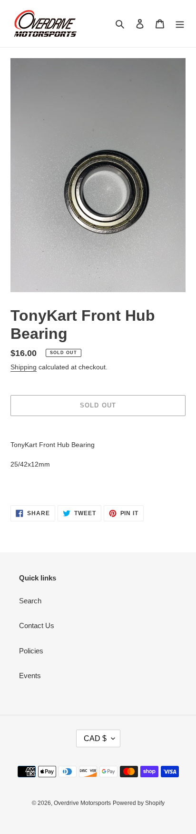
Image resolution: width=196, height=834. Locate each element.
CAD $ (95, 738)
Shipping (23, 367)
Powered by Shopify (139, 803)
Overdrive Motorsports (82, 803)
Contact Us (36, 625)
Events (30, 675)
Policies (31, 651)
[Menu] (180, 23)
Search (30, 601)
